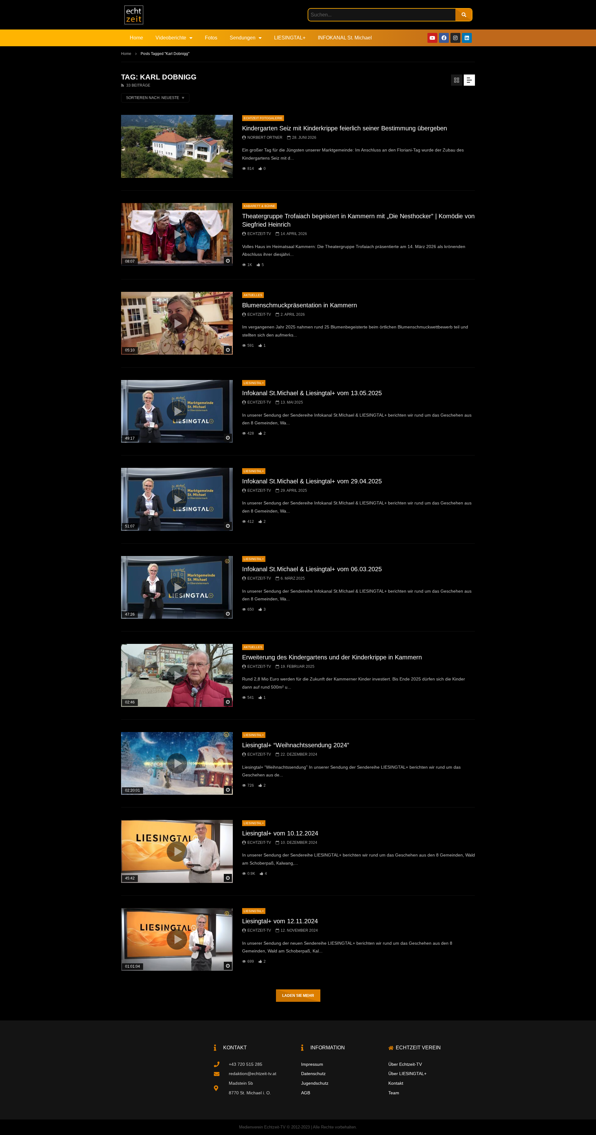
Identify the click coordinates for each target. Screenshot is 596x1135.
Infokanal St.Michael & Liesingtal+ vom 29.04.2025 (312, 481)
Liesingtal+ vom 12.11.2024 (280, 921)
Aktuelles (253, 295)
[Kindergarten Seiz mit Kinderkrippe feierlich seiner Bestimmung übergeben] (177, 146)
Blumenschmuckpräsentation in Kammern (299, 305)
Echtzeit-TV (259, 234)
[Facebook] (444, 38)
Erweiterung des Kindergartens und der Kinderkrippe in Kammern (332, 657)
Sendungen (242, 37)
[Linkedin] (467, 38)
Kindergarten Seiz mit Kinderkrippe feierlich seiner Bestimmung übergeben (344, 128)
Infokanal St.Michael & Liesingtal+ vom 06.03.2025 (312, 569)
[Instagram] (455, 38)
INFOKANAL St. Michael (345, 37)
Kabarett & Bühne (259, 206)
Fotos (211, 37)
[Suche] (463, 15)
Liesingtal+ (254, 383)
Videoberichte (171, 37)
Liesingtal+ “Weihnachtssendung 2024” (295, 745)
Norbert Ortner (264, 137)
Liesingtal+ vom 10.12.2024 (280, 833)
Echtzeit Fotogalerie (263, 118)
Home (136, 37)
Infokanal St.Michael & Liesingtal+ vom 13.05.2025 (312, 393)
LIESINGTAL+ (289, 37)
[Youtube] (432, 38)
